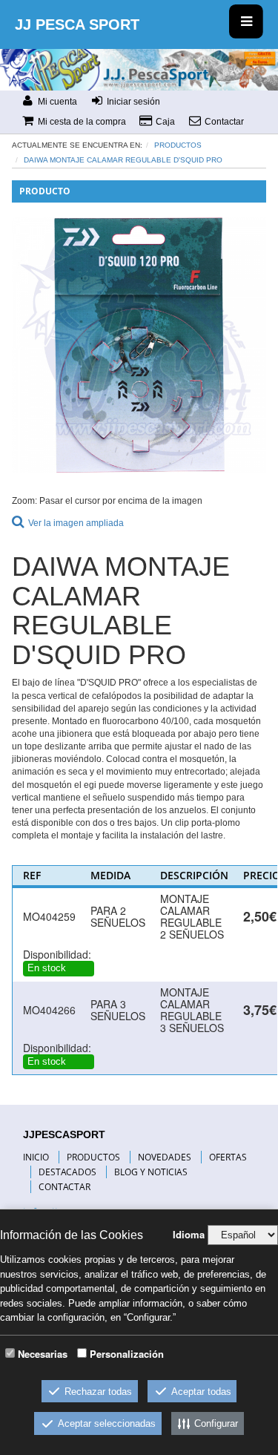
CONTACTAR (64, 1186)
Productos (178, 145)
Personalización (127, 1354)
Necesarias (42, 1354)
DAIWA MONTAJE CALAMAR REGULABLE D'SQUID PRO (123, 160)
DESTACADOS (67, 1172)
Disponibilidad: (57, 954)
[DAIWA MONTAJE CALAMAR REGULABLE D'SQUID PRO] (139, 345)
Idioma (189, 1234)
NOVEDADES (164, 1157)
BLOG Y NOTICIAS (151, 1172)
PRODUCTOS (93, 1157)
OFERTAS (228, 1157)
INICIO (36, 1157)
